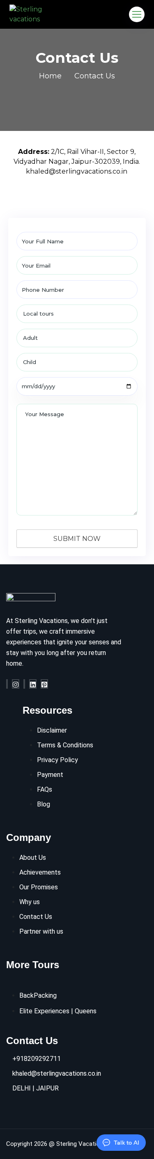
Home (50, 75)
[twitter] (24, 684)
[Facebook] (7, 684)
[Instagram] (15, 684)
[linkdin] (33, 684)
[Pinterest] (44, 684)
